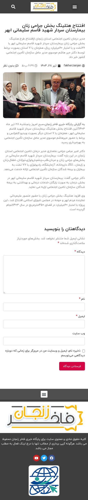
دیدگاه (79, 252)
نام (82, 299)
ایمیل (80, 316)
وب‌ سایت (78, 333)
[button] (74, 6)
